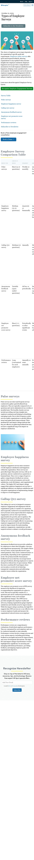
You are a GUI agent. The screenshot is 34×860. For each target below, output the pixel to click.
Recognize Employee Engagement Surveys (17, 89)
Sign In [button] (30, 1)
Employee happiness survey (11, 104)
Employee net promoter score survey (11, 117)
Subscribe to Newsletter (9, 127)
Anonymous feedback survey (11, 112)
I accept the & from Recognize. (14, 685)
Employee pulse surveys (18, 56)
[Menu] (32, 5)
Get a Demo (27, 5)
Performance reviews (8, 123)
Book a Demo (8, 139)
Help (26, 1)
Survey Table (5, 96)
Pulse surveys (6, 100)
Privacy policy (15, 685)
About (21, 1)
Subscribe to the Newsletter (13, 26)
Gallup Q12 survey (7, 108)
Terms (10, 685)
